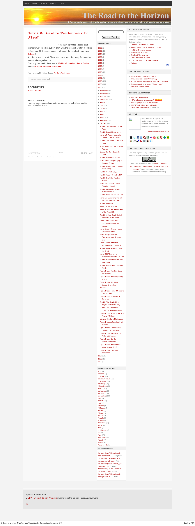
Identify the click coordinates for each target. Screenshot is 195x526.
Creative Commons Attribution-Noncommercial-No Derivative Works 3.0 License (149, 166)
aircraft (100, 401)
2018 (100, 63)
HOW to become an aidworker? (142, 100)
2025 (100, 51)
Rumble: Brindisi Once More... (111, 132)
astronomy (102, 437)
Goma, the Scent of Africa (140, 58)
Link (43, 79)
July (102, 105)
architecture (102, 430)
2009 (100, 84)
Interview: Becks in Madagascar (112, 319)
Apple (100, 425)
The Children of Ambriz (139, 52)
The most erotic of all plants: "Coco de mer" (147, 84)
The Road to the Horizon (125, 15)
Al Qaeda (101, 408)
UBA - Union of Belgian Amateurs (42, 498)
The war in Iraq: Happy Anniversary (144, 79)
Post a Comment (35, 90)
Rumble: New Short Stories (110, 157)
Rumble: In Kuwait (106, 203)
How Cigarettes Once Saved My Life (144, 60)
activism (101, 376)
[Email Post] (48, 79)
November (104, 93)
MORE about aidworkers (140, 108)
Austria (100, 442)
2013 (100, 72)
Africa (100, 388)
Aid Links (103, 288)
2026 (100, 48)
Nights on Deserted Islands (141, 50)
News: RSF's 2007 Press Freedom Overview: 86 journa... (109, 223)
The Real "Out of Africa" (139, 55)
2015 (100, 66)
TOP (192, 523)
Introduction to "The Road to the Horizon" (146, 47)
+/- (27, 504)
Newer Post (34, 153)
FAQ (62, 3)
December (104, 90)
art (99, 432)
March (102, 117)
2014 (100, 69)
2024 (100, 54)
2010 (100, 81)
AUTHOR (44, 3)
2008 (100, 87)
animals (101, 420)
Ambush (134, 63)
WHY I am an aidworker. (140, 97)
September (104, 99)
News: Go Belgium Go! (108, 206)
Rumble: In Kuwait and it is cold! (111, 195)
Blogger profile (158, 131)
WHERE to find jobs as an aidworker (144, 105)
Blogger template (9, 523)
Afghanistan (102, 386)
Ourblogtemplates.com (49, 523)
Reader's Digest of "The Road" (142, 45)
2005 (100, 362)
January (103, 123)
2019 (100, 60)
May (102, 111)
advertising (102, 381)
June (102, 108)
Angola (100, 415)
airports (101, 406)
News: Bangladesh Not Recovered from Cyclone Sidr (110, 237)
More (150, 131)
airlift (99, 403)
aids (99, 398)
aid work (101, 393)
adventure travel (104, 379)
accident (101, 374)
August (103, 102)
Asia (99, 435)
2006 (100, 359)
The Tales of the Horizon (140, 87)
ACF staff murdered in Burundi (47, 66)
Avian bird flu (103, 445)
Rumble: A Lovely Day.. (108, 172)
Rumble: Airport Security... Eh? (111, 175)
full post (31, 54)
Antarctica (102, 423)
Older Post (86, 153)
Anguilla (101, 418)
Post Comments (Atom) (45, 157)
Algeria (100, 413)
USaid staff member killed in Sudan (73, 63)
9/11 (99, 371)
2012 (100, 75)
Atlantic (100, 440)
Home (61, 152)
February (104, 120)
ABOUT (35, 3)
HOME (27, 3)
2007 (100, 356)
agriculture (102, 391)
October (103, 96)
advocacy (101, 384)
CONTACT (54, 3)
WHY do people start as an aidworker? (145, 102)
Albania (100, 411)
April (102, 114)
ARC (100, 428)
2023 (100, 57)
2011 (100, 78)
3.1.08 (39, 79)
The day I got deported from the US (144, 76)
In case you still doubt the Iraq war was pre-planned (150, 81)
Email (167, 131)
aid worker (102, 396)
